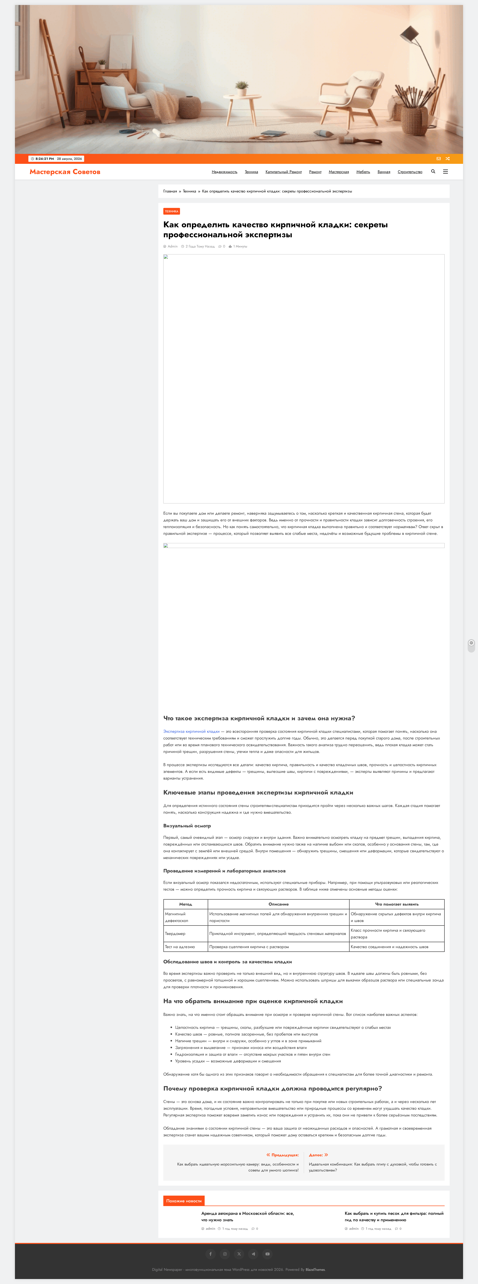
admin (173, 246)
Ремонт (315, 172)
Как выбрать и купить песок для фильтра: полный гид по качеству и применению (394, 1216)
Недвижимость (225, 172)
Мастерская (339, 172)
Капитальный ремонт (284, 172)
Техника (251, 172)
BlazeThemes (315, 1269)
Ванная (384, 172)
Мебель (363, 172)
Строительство (410, 172)
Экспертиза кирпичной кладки (191, 731)
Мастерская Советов (65, 171)
